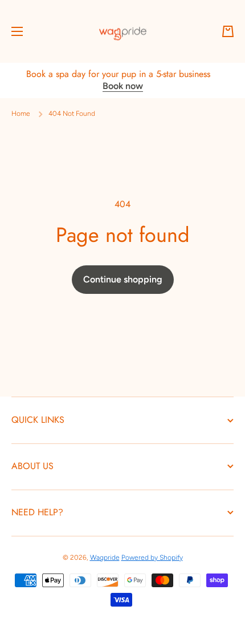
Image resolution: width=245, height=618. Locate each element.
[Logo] (122, 31)
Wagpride (105, 558)
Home (20, 114)
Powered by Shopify (152, 558)
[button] (228, 31)
